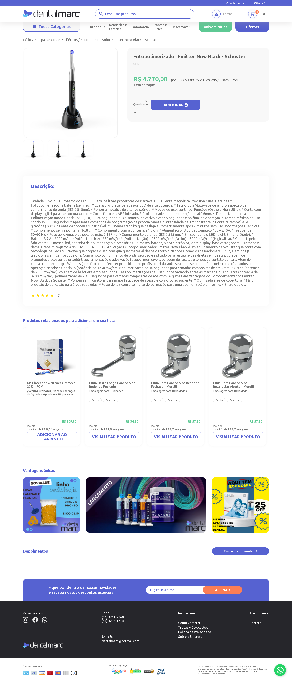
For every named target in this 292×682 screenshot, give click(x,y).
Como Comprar (189, 623)
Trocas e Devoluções (193, 627)
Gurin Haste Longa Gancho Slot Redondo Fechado (112, 384)
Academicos (235, 3)
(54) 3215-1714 (113, 621)
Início (27, 40)
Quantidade (140, 104)
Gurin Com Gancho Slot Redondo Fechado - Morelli (175, 384)
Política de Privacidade (194, 632)
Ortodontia (96, 27)
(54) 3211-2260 (113, 617)
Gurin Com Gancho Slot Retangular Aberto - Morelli (233, 384)
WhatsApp (261, 3)
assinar (222, 590)
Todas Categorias (54, 26)
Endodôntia (140, 27)
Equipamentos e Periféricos (56, 40)
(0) (58, 295)
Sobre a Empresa (190, 636)
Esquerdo (111, 400)
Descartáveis (181, 27)
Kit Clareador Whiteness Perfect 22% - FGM (51, 384)
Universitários (215, 27)
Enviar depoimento (238, 551)
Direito (95, 400)
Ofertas (252, 27)
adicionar (174, 105)
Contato (255, 623)
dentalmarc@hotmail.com (120, 641)
